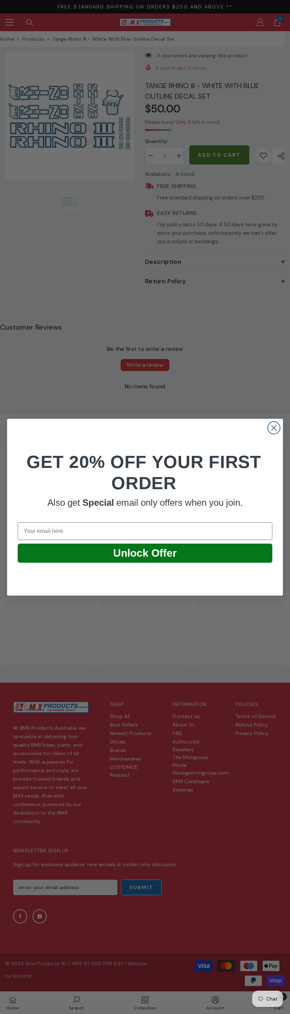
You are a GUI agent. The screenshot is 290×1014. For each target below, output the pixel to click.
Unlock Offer (145, 553)
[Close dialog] (274, 428)
